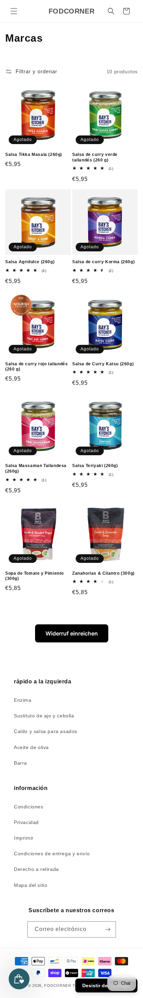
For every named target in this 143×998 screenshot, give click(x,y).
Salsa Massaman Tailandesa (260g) (36, 468)
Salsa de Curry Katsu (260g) (103, 363)
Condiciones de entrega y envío (52, 853)
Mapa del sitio (30, 885)
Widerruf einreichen (71, 633)
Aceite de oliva (31, 747)
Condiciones (28, 806)
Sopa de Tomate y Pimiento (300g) (34, 576)
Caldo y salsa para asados (45, 731)
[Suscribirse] (108, 929)
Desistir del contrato (106, 985)
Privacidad (26, 822)
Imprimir (24, 838)
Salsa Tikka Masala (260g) (33, 154)
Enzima (23, 700)
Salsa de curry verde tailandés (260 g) (95, 157)
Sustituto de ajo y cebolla (44, 715)
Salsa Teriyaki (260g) (95, 465)
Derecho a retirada (36, 869)
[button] (14, 11)
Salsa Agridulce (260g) (29, 261)
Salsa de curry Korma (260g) (103, 261)
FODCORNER (57, 985)
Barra (20, 763)
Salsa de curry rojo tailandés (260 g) (36, 366)
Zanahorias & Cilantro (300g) (103, 573)
